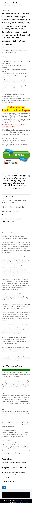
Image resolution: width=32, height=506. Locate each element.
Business (8, 47)
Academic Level (6, 200)
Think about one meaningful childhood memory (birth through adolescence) (15, 468)
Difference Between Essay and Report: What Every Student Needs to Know (14, 206)
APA (4, 47)
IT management (10, 219)
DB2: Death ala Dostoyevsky (9, 477)
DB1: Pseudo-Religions (8, 481)
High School (22, 200)
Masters (4, 202)
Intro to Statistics (12, 173)
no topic (4, 214)
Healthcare (8, 211)
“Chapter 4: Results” (8, 221)
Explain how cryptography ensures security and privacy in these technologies (14, 473)
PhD (9, 202)
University (14, 202)
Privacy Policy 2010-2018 (21, 502)
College (13, 47)
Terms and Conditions (21, 500)
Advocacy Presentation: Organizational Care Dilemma (14, 462)
